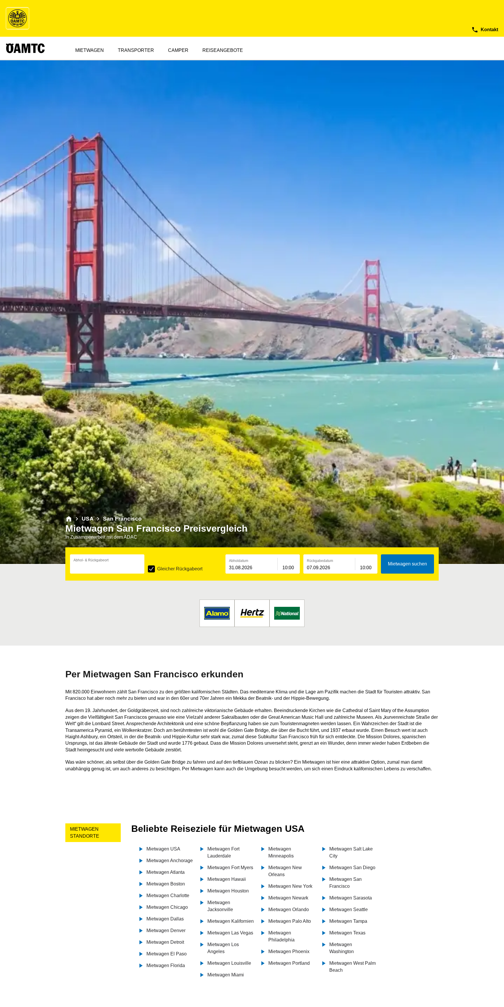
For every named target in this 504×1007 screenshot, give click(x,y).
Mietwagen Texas (347, 932)
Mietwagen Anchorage (169, 860)
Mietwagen (89, 50)
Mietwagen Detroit (165, 942)
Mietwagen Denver (166, 930)
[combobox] (107, 568)
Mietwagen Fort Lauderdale (223, 852)
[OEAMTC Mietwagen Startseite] (17, 18)
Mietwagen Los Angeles (223, 948)
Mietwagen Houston (228, 890)
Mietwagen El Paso (166, 953)
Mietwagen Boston (165, 883)
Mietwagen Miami (225, 974)
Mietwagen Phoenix (288, 951)
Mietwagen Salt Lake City (351, 852)
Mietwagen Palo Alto (289, 921)
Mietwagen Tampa (348, 921)
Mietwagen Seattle (348, 909)
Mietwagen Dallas (165, 918)
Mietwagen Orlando (288, 909)
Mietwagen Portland (289, 963)
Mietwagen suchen (407, 563)
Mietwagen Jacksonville (220, 906)
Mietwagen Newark (288, 897)
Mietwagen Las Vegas (230, 932)
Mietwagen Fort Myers (230, 867)
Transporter (136, 50)
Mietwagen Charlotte (167, 895)
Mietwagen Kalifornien (230, 921)
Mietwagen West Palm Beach (352, 967)
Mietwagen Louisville (229, 963)
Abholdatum (238, 561)
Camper (178, 50)
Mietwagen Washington (341, 948)
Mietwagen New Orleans (285, 871)
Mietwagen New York (290, 886)
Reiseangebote (222, 50)
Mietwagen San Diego (352, 867)
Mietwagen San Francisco (345, 883)
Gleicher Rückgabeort (179, 568)
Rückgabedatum (320, 561)
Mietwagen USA (163, 848)
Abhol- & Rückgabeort (91, 560)
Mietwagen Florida (165, 965)
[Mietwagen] (68, 518)
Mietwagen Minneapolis (281, 852)
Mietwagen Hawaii (226, 879)
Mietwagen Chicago (167, 907)
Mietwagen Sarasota (350, 897)
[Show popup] (142, 567)
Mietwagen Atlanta (165, 872)
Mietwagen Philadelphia (281, 936)
